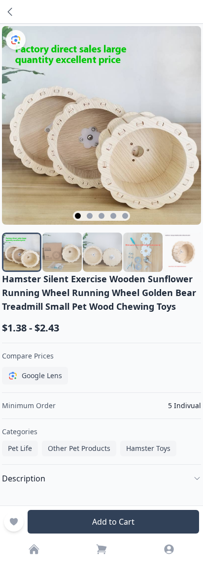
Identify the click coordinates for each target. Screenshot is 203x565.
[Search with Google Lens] (16, 40)
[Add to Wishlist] (14, 522)
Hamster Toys (148, 448)
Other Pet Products (79, 448)
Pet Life (20, 448)
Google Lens (42, 375)
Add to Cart (113, 521)
